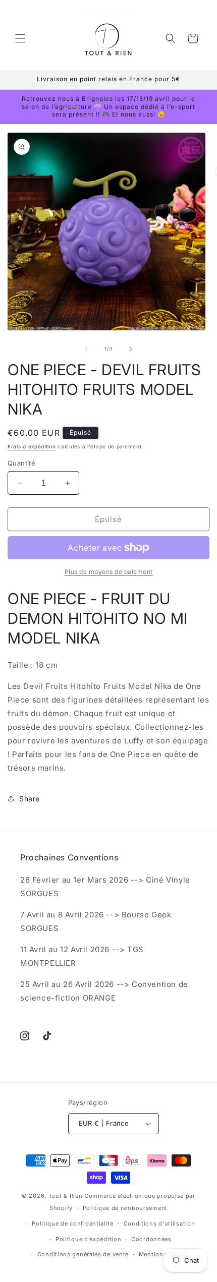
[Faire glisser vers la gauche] (86, 349)
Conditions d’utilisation (159, 1223)
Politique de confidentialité (73, 1223)
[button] (20, 38)
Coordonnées (151, 1239)
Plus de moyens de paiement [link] (109, 571)
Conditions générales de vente (83, 1254)
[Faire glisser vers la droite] (131, 349)
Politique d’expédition (88, 1239)
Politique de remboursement (125, 1207)
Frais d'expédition (32, 446)
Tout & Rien (65, 1195)
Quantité (21, 463)
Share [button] (29, 798)
